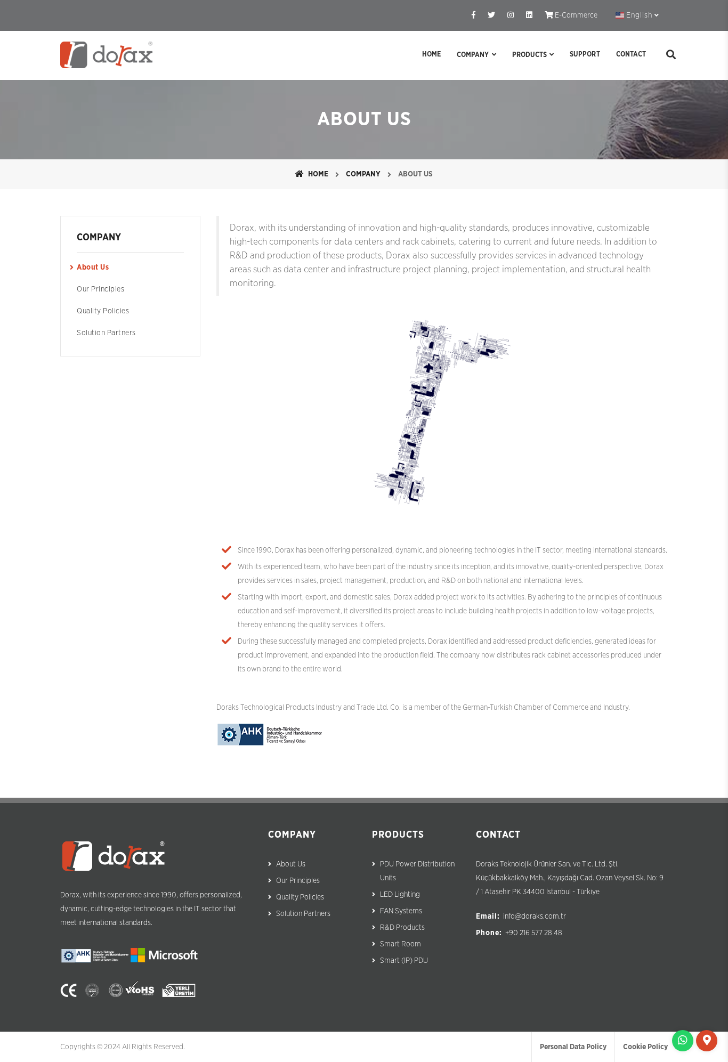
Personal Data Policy (573, 1047)
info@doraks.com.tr (534, 916)
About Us (93, 267)
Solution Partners (106, 333)
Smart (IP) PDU (404, 960)
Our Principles (100, 289)
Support (585, 54)
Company (473, 55)
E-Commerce (575, 15)
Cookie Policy (645, 1047)
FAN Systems (401, 911)
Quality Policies (103, 311)
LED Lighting (400, 894)
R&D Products (402, 927)
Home (431, 54)
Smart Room (400, 944)
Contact (631, 54)
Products (529, 55)
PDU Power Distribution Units (417, 871)
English (639, 15)
